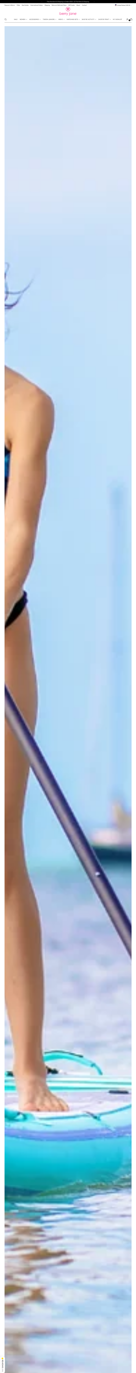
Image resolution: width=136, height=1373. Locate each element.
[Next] (94, 1)
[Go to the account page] (126, 19)
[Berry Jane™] (68, 11)
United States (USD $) (123, 5)
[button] (2, 1364)
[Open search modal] (5, 19)
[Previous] (42, 1)
